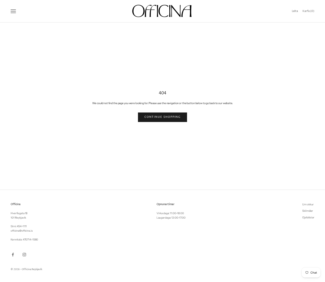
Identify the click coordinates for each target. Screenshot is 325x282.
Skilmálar (307, 210)
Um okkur (308, 204)
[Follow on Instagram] (24, 254)
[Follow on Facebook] (13, 254)
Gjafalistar (308, 217)
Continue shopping (162, 117)
